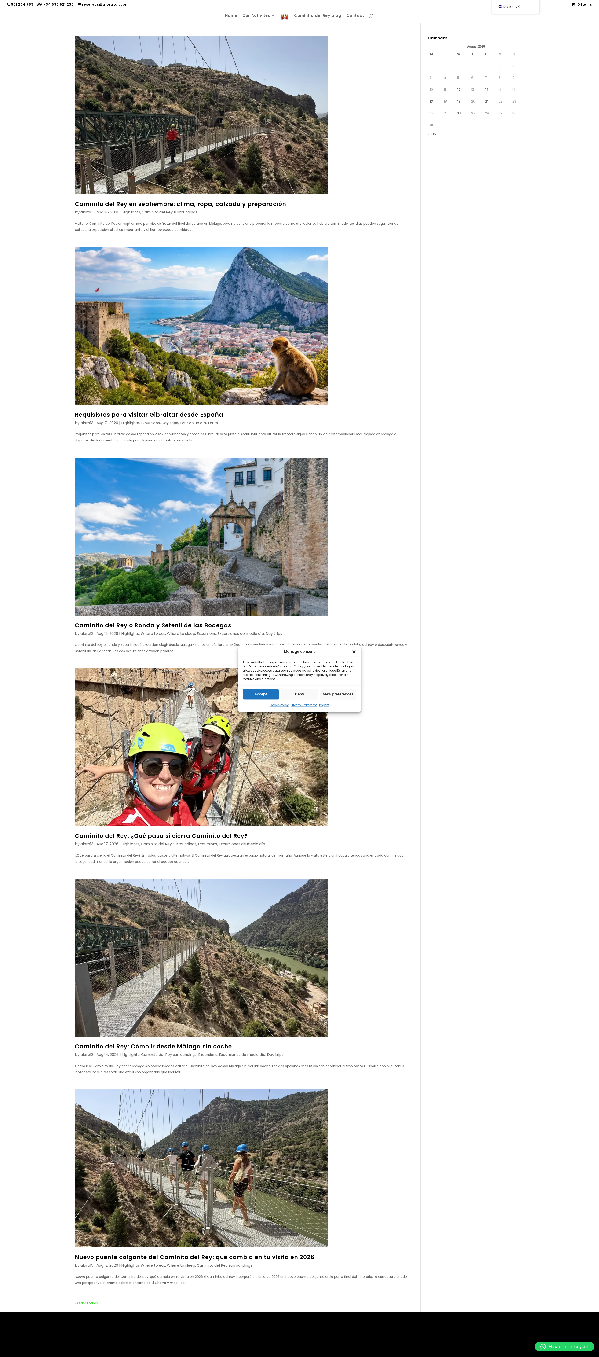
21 (486, 101)
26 (459, 113)
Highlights (131, 212)
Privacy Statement (304, 705)
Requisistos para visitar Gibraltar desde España (149, 415)
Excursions (150, 423)
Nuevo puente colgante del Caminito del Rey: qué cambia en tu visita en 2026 (194, 1257)
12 (458, 89)
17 (431, 101)
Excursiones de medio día (241, 633)
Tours (213, 423)
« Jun (432, 134)
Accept (261, 694)
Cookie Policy (279, 705)
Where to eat (153, 633)
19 (458, 101)
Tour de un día (193, 423)
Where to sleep (181, 633)
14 (487, 89)
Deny (299, 694)
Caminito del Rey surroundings (169, 212)
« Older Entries (86, 1303)
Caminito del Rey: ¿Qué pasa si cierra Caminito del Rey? (161, 836)
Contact (355, 16)
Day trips (169, 423)
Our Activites (256, 16)
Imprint (324, 705)
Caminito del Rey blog (317, 16)
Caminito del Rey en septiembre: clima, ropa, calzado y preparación (180, 204)
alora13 (86, 212)
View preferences (338, 694)
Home (231, 16)
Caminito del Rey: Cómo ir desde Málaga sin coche (153, 1046)
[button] (354, 651)
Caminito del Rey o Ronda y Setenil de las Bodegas (153, 625)
